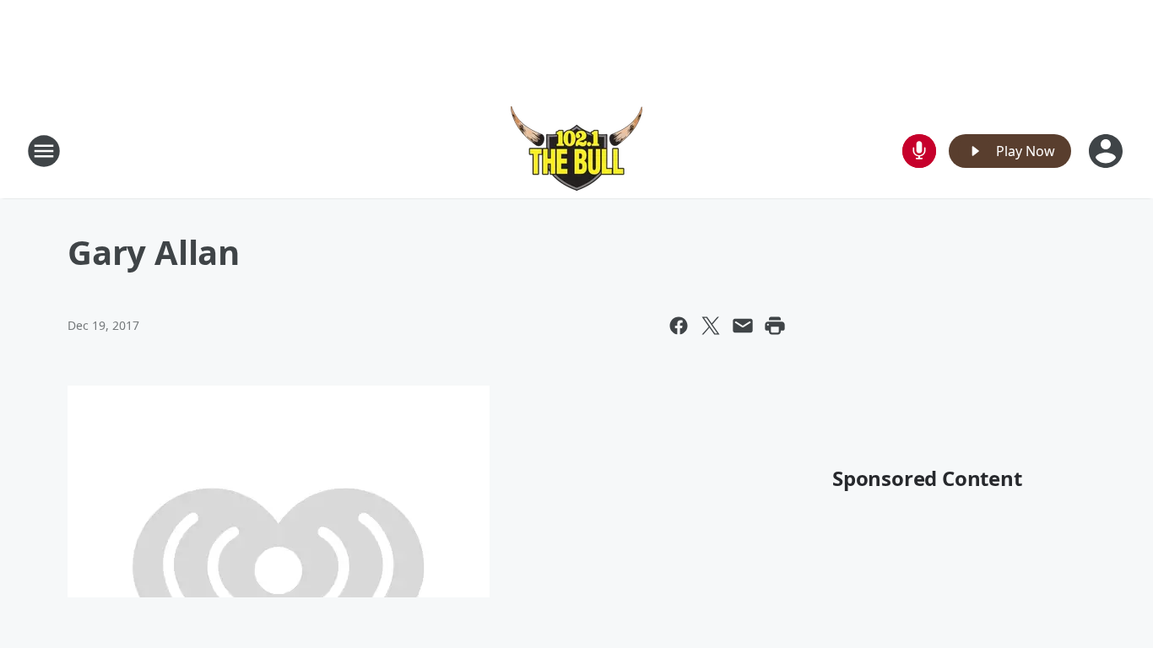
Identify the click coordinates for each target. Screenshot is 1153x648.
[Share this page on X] (711, 326)
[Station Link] (576, 150)
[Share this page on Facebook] (678, 326)
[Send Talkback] (919, 151)
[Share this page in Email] (743, 326)
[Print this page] (775, 326)
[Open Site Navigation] (44, 151)
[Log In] (1107, 151)
